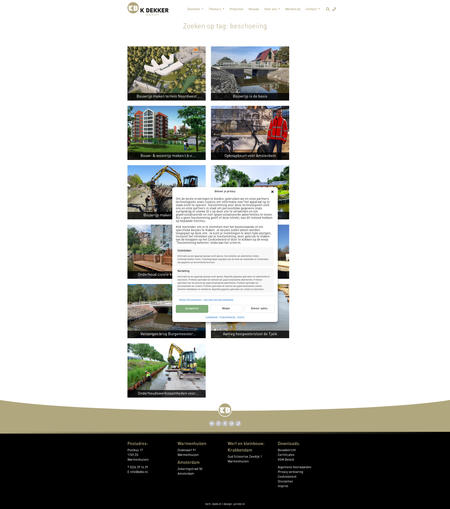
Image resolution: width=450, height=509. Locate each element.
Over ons (271, 9)
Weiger (226, 308)
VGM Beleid (286, 459)
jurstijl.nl (239, 504)
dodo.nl (216, 504)
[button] (272, 192)
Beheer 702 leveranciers (190, 300)
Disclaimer (285, 481)
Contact (311, 9)
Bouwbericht (287, 450)
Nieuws (254, 9)
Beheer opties (259, 308)
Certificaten (286, 455)
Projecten (236, 9)
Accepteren (192, 308)
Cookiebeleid (212, 317)
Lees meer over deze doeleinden (218, 300)
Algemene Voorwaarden (294, 467)
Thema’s (215, 9)
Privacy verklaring (290, 472)
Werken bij (292, 9)
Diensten (194, 9)
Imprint (240, 317)
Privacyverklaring (227, 317)
